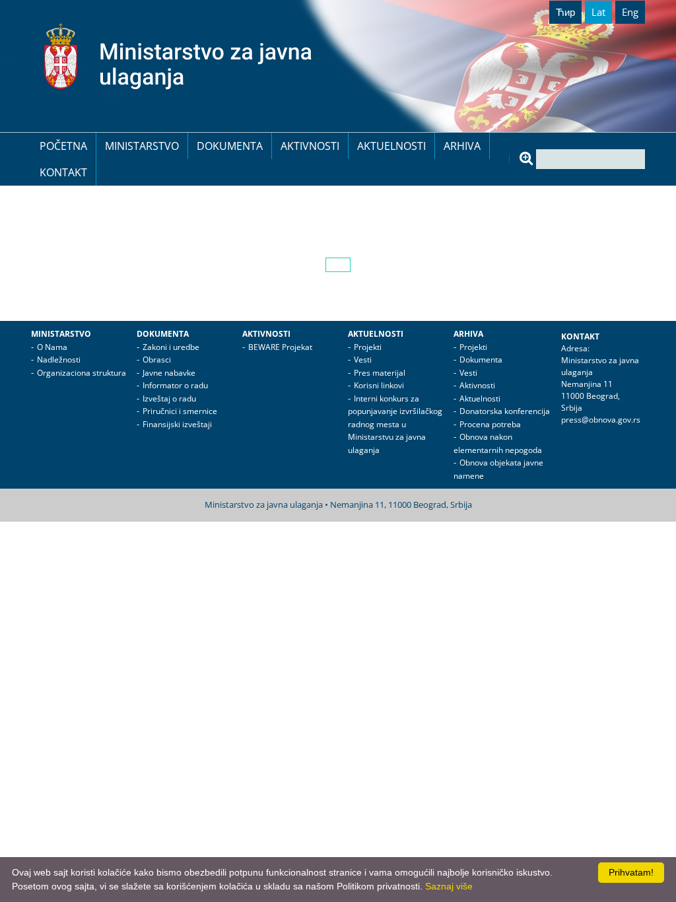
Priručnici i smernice (180, 411)
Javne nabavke (169, 372)
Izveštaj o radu (169, 398)
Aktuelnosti (391, 146)
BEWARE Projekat (280, 347)
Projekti (368, 347)
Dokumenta (230, 146)
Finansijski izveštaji (177, 424)
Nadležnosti (59, 359)
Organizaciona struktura (81, 372)
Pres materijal (379, 372)
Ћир (565, 11)
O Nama (52, 347)
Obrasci (157, 359)
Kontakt (63, 172)
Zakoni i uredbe (171, 347)
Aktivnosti (310, 146)
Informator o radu (175, 385)
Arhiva (462, 146)
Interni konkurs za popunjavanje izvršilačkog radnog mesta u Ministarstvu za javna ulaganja (395, 424)
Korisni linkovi (379, 385)
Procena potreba (490, 424)
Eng (630, 11)
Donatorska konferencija (504, 411)
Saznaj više (449, 886)
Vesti (363, 359)
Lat (598, 11)
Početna (63, 146)
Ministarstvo (142, 146)
